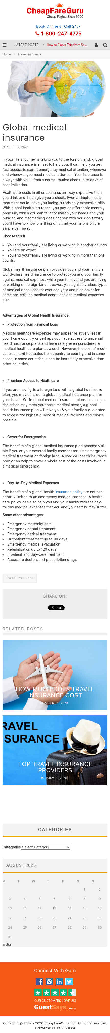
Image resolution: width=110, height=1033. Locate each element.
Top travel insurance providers (55, 767)
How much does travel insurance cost (55, 692)
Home (7, 54)
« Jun (7, 944)
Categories (12, 847)
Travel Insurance (20, 578)
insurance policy (69, 492)
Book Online (47, 26)
